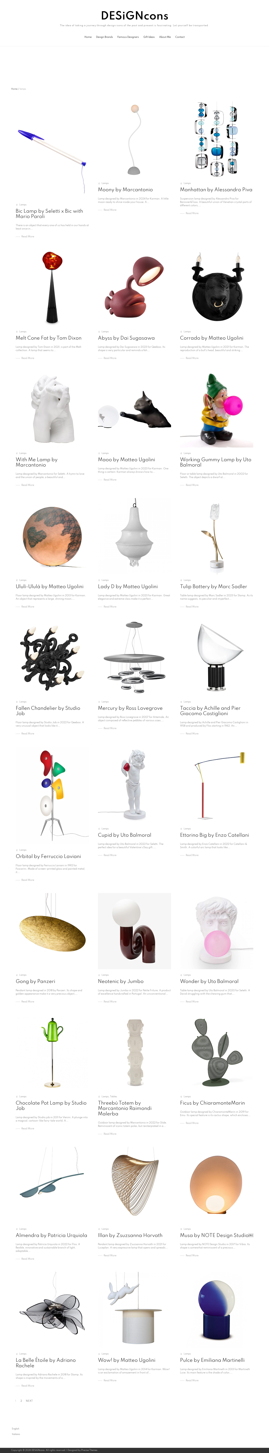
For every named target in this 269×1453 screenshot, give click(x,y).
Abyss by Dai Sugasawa (126, 338)
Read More (27, 236)
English (15, 1429)
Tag (13, 58)
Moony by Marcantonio (125, 189)
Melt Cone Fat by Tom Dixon (49, 338)
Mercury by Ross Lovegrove (130, 708)
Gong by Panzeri (35, 981)
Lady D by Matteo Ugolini (128, 586)
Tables (113, 1097)
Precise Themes (89, 1450)
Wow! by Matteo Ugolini (126, 1360)
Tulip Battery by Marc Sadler (213, 586)
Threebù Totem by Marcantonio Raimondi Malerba (125, 1108)
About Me (165, 37)
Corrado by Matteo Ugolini (211, 338)
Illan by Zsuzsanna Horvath (130, 1235)
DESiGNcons (134, 16)
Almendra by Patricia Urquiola (51, 1235)
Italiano (16, 1434)
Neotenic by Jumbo (121, 981)
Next (29, 1401)
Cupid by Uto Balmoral (124, 835)
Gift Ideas (149, 37)
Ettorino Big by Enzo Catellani (214, 835)
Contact (180, 37)
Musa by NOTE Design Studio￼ (216, 1235)
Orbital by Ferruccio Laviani (48, 856)
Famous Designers (128, 37)
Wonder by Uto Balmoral (209, 981)
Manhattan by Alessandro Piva (216, 189)
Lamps (22, 205)
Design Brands (104, 37)
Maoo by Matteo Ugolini (126, 459)
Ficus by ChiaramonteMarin (212, 1103)
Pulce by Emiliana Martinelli (212, 1360)
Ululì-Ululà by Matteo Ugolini (50, 586)
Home (88, 37)
